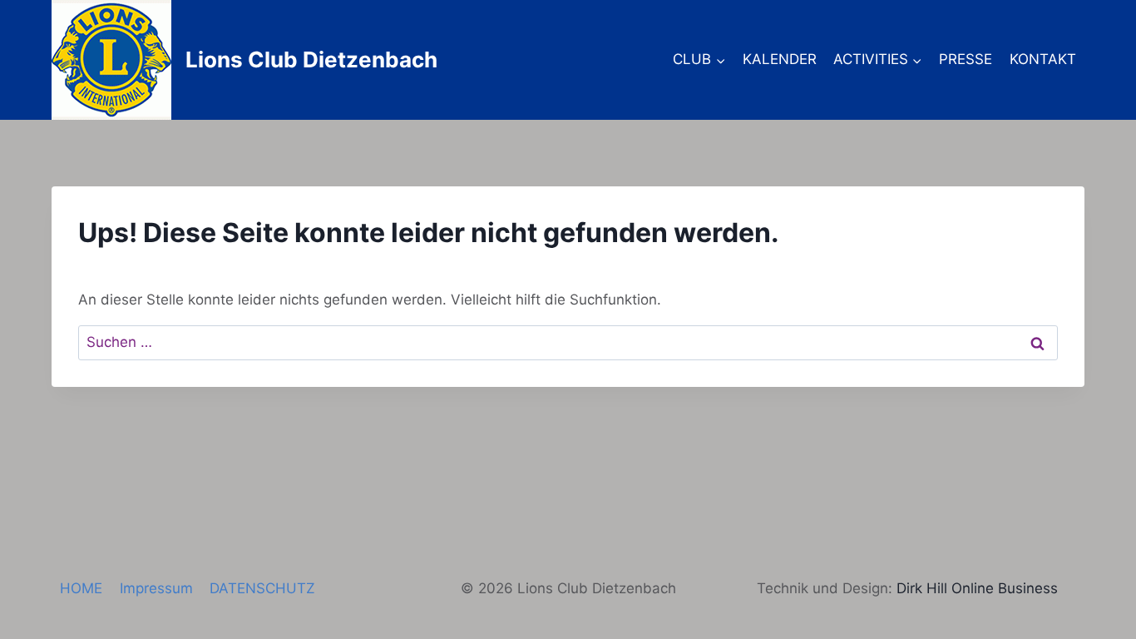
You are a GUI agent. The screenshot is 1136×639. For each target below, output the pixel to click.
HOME (81, 588)
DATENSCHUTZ (262, 588)
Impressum (156, 588)
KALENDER (780, 59)
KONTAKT (1043, 59)
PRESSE (965, 59)
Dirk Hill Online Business (977, 588)
